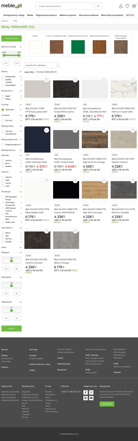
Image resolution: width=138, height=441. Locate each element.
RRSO (46, 119)
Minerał (13, 242)
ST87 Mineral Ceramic (13, 209)
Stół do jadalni (91, 373)
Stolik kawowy (119, 355)
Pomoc (25, 403)
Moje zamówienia (8, 395)
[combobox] (42, 65)
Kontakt (48, 392)
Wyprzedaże (13, 85)
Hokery (4, 367)
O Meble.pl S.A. (51, 400)
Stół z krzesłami (119, 352)
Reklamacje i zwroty (30, 397)
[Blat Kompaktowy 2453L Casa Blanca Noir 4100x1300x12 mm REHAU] (95, 89)
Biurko (4, 349)
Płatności (25, 409)
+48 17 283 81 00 (71, 391)
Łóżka (32, 370)
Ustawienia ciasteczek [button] (10, 400)
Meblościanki (63, 364)
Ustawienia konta (8, 397)
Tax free (25, 417)
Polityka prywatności (30, 395)
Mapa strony (50, 409)
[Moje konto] (121, 6)
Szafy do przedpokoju (122, 367)
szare (13, 186)
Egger (13, 96)
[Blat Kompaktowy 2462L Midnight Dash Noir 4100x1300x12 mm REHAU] (37, 139)
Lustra (60, 358)
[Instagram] (91, 392)
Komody (33, 349)
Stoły (87, 369)
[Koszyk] (134, 6)
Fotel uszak (6, 361)
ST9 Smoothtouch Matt (13, 216)
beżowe (13, 177)
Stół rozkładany (119, 349)
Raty (24, 406)
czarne (13, 183)
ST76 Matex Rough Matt (13, 203)
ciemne (13, 160)
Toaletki (117, 372)
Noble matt (13, 222)
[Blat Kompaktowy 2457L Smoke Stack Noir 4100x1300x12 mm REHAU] (66, 139)
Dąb (13, 236)
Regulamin (26, 392)
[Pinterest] (85, 398)
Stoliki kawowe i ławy (39, 364)
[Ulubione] (127, 6)
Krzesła (32, 355)
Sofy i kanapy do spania (94, 361)
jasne (13, 163)
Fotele (4, 355)
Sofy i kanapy (91, 355)
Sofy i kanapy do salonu (94, 358)
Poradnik (25, 412)
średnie (13, 166)
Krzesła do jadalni (36, 358)
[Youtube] (91, 398)
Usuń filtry (29, 72)
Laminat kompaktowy (13, 132)
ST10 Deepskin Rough (13, 198)
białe (13, 180)
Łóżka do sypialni (64, 349)
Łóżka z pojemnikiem (66, 352)
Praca (47, 397)
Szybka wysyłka (13, 81)
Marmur (13, 239)
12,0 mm (13, 120)
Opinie (48, 403)
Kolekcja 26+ (13, 77)
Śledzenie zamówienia (10, 392)
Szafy (115, 363)
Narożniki (62, 370)
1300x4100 (13, 110)
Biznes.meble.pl (51, 412)
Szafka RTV (117, 358)
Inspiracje (26, 414)
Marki (47, 406)
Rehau (13, 99)
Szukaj (98, 6)
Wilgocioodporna (13, 145)
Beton (13, 233)
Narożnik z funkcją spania (95, 349)
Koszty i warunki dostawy (32, 400)
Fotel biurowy (7, 358)
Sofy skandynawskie (93, 364)
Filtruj (11, 329)
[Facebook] (85, 392)
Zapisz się (106, 404)
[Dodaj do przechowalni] (46, 79)
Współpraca (50, 395)
